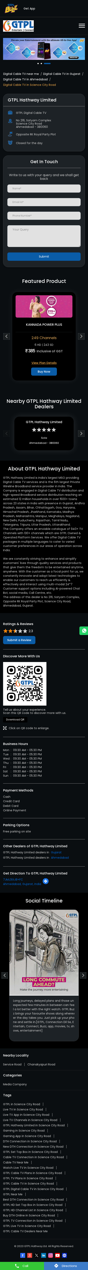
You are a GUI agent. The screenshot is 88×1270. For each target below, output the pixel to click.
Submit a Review (19, 640)
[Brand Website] (65, 1256)
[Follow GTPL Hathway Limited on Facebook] (23, 1256)
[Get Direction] (45, 883)
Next (81, 336)
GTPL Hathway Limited (44, 422)
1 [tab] (38, 64)
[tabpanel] (44, 49)
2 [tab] (42, 64)
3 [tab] (45, 64)
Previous (6, 336)
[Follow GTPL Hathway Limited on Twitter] (37, 1256)
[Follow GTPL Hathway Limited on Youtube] (58, 1256)
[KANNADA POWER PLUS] (44, 306)
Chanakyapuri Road (41, 1064)
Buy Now (44, 372)
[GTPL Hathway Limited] (18, 26)
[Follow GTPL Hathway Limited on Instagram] (51, 1256)
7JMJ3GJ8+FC (13, 880)
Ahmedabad (60, 858)
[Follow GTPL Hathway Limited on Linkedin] (44, 1256)
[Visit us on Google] (30, 1256)
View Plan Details (44, 362)
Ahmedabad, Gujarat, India (22, 884)
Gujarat (56, 852)
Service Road (12, 1064)
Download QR (15, 719)
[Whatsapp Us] (83, 630)
